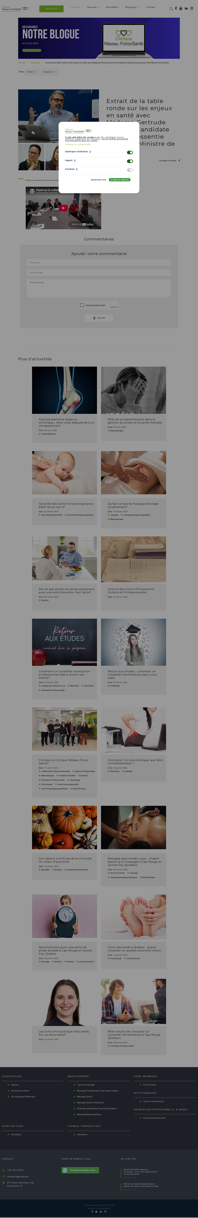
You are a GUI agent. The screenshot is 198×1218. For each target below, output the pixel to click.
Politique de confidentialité (78, 144)
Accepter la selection (119, 179)
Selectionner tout (98, 179)
